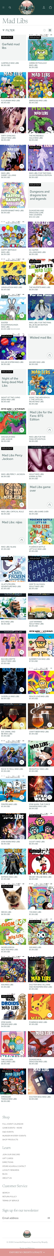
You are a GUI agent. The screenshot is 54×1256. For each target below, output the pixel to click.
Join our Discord (11, 1154)
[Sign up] (48, 1218)
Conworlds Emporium (22, 1242)
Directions (7, 1162)
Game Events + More (12, 1128)
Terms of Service (10, 1200)
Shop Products (10, 1139)
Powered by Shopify (40, 1242)
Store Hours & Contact (14, 1166)
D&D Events (8, 1132)
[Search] (10, 7)
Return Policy (9, 1196)
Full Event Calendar (12, 1124)
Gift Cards (7, 1158)
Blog (5, 1174)
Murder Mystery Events (14, 1136)
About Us (7, 1178)
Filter (10, 30)
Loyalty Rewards (10, 1170)
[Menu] (3, 7)
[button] (27, 1252)
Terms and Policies (27, 1248)
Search (6, 1193)
